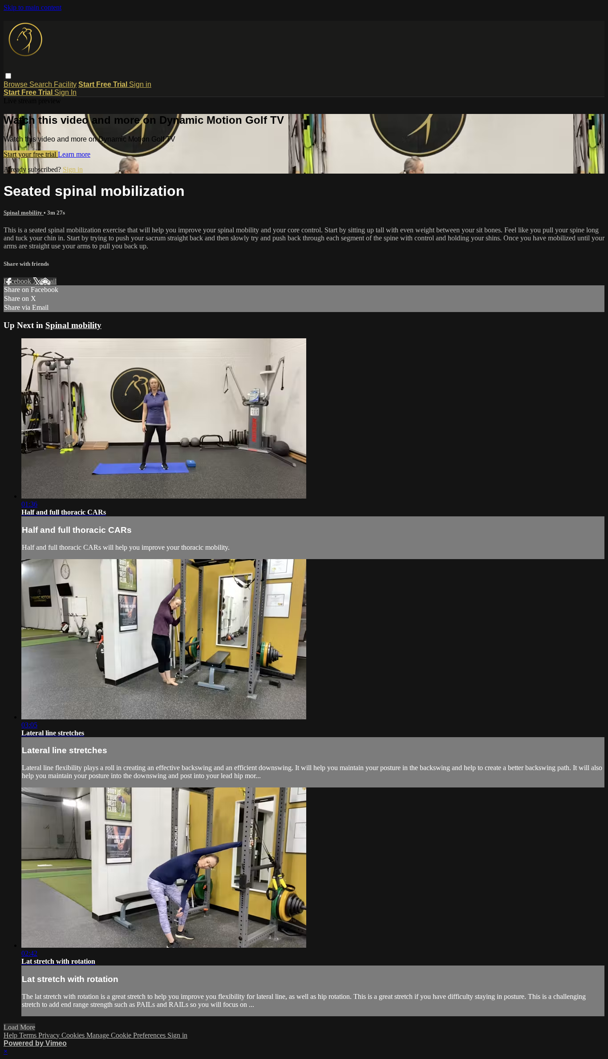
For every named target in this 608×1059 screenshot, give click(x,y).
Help (11, 1035)
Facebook (18, 281)
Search (41, 84)
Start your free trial (31, 154)
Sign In (65, 92)
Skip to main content (32, 7)
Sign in (140, 84)
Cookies (73, 1035)
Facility (65, 84)
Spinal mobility (24, 212)
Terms (28, 1035)
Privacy (49, 1035)
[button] (8, 76)
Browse (16, 84)
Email (48, 281)
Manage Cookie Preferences (126, 1035)
